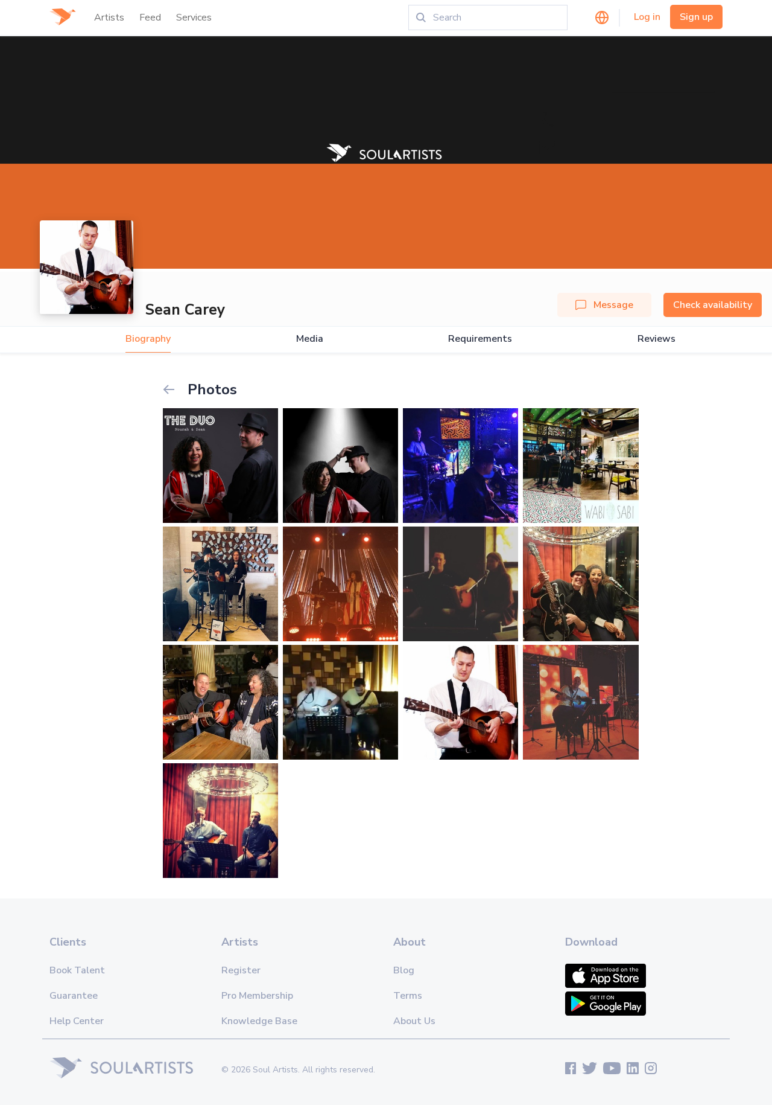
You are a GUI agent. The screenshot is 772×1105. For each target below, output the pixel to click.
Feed (150, 17)
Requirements (480, 339)
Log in (647, 17)
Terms (407, 996)
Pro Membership (257, 996)
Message (613, 305)
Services (194, 17)
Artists (109, 17)
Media (309, 339)
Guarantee (73, 996)
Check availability (712, 305)
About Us (414, 1021)
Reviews (657, 339)
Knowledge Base (259, 1021)
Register (241, 970)
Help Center (76, 1021)
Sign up (696, 17)
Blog (403, 970)
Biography (148, 339)
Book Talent (77, 970)
